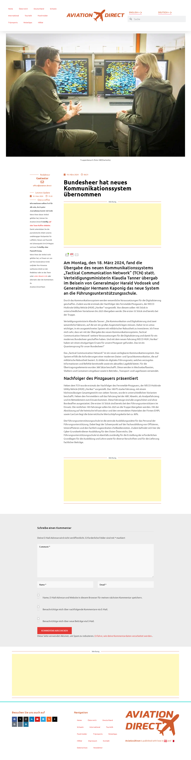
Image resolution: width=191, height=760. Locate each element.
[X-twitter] (20, 719)
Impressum (92, 741)
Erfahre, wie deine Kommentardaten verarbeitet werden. (123, 635)
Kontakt (106, 741)
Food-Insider (43, 15)
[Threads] (54, 719)
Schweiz (53, 8)
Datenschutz (82, 747)
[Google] (14, 724)
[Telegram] (43, 719)
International (13, 15)
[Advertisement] (112, 224)
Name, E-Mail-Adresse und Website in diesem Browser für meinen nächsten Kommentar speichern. (92, 597)
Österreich (23, 8)
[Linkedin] (31, 719)
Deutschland (39, 8)
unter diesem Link (40, 276)
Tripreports (13, 22)
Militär (40, 22)
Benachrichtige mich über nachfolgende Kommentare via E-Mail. (75, 609)
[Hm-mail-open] (20, 724)
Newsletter (98, 747)
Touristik (28, 15)
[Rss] (49, 719)
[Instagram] (26, 719)
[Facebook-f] (14, 719)
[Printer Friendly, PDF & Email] (72, 254)
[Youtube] (37, 719)
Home (10, 8)
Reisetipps (28, 22)
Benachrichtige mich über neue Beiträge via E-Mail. (68, 621)
